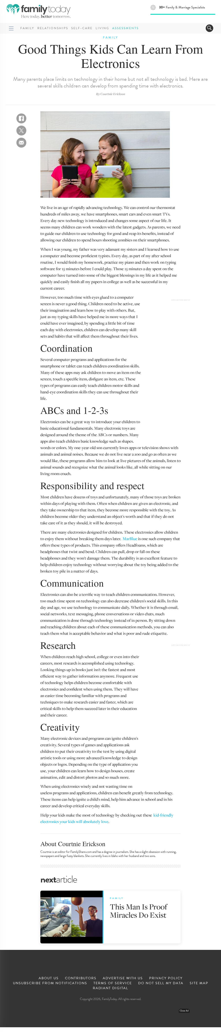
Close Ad (184, 1011)
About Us (49, 978)
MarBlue (130, 538)
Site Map (199, 983)
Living (102, 28)
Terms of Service (112, 983)
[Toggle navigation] (209, 28)
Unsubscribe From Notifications (50, 983)
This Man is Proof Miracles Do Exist (138, 910)
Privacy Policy (166, 978)
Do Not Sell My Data (160, 983)
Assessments (125, 28)
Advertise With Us (123, 978)
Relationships (52, 28)
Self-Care (82, 28)
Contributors (80, 978)
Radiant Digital (110, 988)
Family (27, 28)
